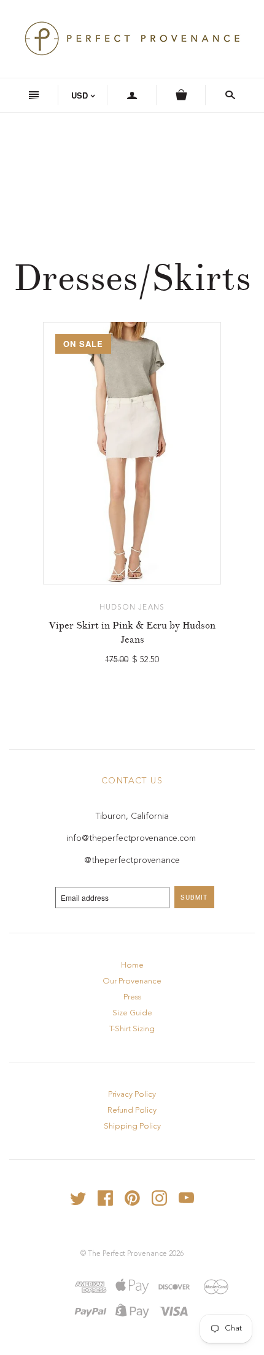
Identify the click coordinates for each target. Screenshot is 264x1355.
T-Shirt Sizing (132, 1029)
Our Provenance (132, 981)
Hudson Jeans (132, 607)
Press (132, 997)
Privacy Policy (132, 1095)
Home (132, 965)
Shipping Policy (132, 1126)
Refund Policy (132, 1110)
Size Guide (132, 1013)
